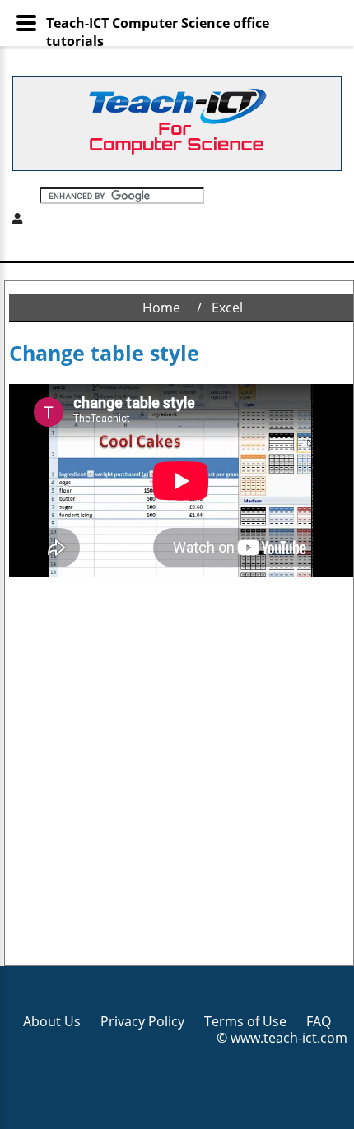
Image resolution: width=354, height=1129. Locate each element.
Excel (227, 307)
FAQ (318, 1021)
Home (161, 307)
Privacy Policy (142, 1021)
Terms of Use (245, 1021)
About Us (52, 1021)
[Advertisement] (177, 772)
